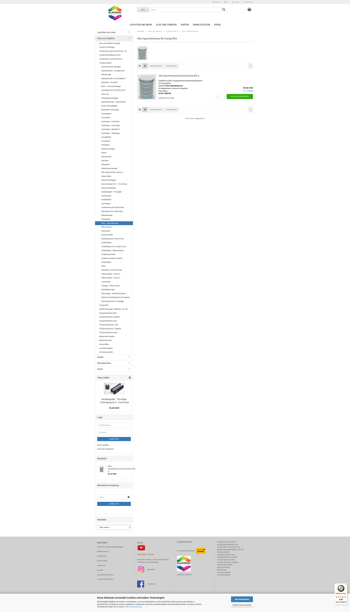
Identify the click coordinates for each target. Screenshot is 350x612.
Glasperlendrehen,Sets (108, 321)
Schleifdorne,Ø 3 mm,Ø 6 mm (112, 239)
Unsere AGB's (102, 561)
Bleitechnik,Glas (105, 340)
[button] (226, 2)
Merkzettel (249, 2)
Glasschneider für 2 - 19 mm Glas (114, 184)
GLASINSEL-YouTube (145, 554)
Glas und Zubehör (166, 24)
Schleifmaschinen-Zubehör (111, 258)
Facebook (151, 584)
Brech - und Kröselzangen (111, 86)
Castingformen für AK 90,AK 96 (113, 90)
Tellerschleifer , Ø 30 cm (110, 274)
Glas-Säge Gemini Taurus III (112, 172)
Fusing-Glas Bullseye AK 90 (109, 55)
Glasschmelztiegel (108, 180)
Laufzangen (105, 204)
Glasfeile (104, 161)
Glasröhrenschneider (109, 168)
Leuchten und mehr (141, 24)
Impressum (101, 565)
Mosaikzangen (107, 215)
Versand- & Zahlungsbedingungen (110, 547)
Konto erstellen (103, 445)
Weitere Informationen (242, 605)
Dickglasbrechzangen (109, 98)
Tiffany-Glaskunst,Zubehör (227, 562)
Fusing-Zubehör (105, 63)
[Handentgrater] (114, 389)
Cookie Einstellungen (105, 579)
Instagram (151, 569)
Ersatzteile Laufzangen (110, 110)
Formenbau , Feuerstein (110, 121)
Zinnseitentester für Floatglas (112, 301)
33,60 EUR (114, 408)
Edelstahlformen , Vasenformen (113, 102)
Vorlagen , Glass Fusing (110, 286)
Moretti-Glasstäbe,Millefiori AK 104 (230, 550)
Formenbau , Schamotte (110, 125)
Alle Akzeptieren (242, 599)
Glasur (103, 153)
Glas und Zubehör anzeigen (109, 43)
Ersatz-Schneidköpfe (109, 106)
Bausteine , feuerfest (109, 82)
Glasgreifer (105, 164)
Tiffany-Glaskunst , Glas (108, 325)
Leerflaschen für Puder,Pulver (112, 207)
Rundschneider (107, 235)
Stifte (103, 266)
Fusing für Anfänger (107, 47)
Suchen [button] (217, 2)
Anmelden (114, 439)
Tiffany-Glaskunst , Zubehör (110, 329)
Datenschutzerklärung (133, 607)
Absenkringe (106, 74)
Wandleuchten (201, 24)
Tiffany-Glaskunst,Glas (226, 560)
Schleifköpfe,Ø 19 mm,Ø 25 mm (113, 247)
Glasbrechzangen (108, 149)
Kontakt (100, 570)
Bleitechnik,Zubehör (107, 336)
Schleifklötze (106, 243)
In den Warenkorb (240, 96)
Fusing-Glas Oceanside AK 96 (110, 59)
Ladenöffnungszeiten (105, 575)
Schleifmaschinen (108, 254)
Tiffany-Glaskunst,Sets (108, 332)
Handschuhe (106, 196)
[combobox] (156, 66)
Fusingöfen (105, 141)
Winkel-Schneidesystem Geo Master (115, 297)
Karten (185, 24)
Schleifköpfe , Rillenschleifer (112, 250)
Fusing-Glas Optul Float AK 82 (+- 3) (113, 51)
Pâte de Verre (106, 227)
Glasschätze (104, 344)
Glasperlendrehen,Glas (108, 313)
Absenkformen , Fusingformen (113, 71)
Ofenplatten (105, 219)
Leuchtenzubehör (106, 348)
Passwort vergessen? (105, 449)
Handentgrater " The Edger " (111, 192)
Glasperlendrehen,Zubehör (109, 317)
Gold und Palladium (108, 188)
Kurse (217, 24)
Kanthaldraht (106, 200)
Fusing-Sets (104, 305)
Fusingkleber (106, 137)
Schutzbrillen (106, 262)
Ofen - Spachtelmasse (110, 223)
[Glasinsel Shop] (115, 13)
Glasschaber (106, 176)
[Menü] (345, 585)
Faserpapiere (106, 114)
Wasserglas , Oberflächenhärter (113, 293)
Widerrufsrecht (103, 551)
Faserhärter (105, 117)
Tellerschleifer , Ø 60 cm (110, 278)
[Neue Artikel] (130, 377)
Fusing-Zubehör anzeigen (111, 67)
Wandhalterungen (108, 289)
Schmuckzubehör (106, 352)
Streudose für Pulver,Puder (111, 270)
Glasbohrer (105, 145)
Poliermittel (105, 231)
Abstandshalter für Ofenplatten (113, 78)
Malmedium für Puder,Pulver (112, 211)
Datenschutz (102, 556)
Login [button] (236, 2)
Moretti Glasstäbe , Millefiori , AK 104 (113, 309)
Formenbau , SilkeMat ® (110, 129)
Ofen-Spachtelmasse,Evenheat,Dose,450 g (178, 75)
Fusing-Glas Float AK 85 (226, 542)
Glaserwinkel (106, 157)
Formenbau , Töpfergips (110, 133)
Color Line (105, 94)
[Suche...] (223, 9)
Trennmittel (105, 282)
